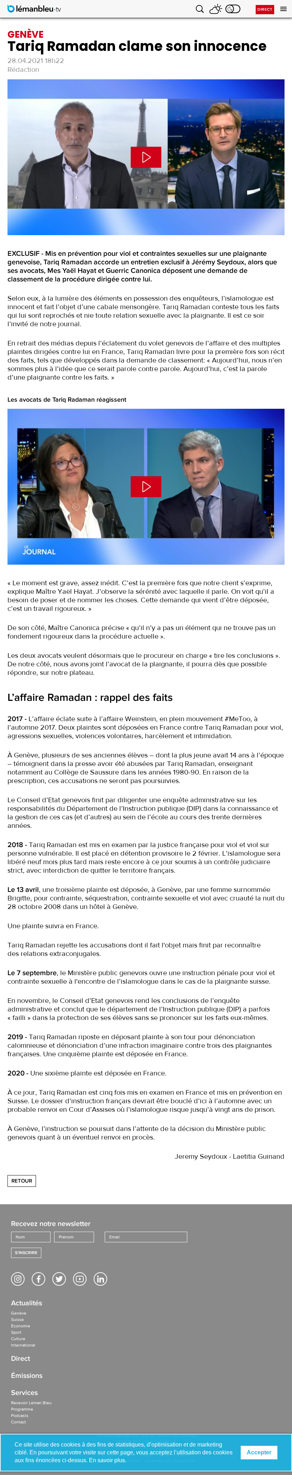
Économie (20, 1326)
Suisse (17, 1319)
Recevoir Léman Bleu (31, 1403)
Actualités (26, 1303)
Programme (22, 1409)
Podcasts (19, 1415)
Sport (16, 1332)
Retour (21, 1181)
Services (24, 1393)
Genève (18, 1313)
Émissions (26, 1376)
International (23, 1345)
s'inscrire (26, 1252)
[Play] (146, 157)
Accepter (259, 1452)
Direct (264, 9)
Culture (18, 1339)
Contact (18, 1422)
